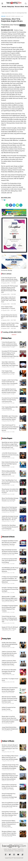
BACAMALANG (6, 198)
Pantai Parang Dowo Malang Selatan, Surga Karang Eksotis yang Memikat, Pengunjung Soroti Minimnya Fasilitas (10, 823)
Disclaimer (14, 849)
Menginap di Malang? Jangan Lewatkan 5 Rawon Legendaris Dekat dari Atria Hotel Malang (9, 833)
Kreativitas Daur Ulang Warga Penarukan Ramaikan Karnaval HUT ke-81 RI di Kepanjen (10, 527)
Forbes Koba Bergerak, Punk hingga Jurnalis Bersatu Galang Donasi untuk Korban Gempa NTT (10, 344)
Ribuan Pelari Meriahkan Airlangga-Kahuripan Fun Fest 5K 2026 (10, 499)
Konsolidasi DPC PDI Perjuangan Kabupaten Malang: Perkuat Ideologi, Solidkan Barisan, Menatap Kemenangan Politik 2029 (10, 353)
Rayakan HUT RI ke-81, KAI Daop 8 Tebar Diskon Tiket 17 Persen (10, 628)
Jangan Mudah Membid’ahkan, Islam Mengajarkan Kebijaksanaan (10, 728)
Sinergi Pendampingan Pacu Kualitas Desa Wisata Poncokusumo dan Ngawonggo (9, 795)
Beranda (4, 6)
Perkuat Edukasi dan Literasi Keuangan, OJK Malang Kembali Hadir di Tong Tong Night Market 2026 (9, 619)
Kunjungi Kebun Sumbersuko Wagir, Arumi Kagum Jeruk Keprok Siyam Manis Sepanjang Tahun (10, 813)
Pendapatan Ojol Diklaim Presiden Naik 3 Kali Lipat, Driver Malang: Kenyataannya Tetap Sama (10, 542)
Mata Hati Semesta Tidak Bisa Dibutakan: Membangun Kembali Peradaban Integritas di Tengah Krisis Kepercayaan (9, 699)
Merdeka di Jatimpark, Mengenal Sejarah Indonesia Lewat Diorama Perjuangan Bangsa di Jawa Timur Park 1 (10, 747)
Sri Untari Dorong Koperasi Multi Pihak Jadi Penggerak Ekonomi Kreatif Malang (9, 560)
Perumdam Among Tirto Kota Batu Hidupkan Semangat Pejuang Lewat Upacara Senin (10, 399)
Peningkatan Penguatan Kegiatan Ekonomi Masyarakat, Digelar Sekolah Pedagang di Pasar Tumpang (10, 608)
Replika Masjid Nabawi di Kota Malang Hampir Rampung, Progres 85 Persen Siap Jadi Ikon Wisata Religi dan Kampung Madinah (10, 776)
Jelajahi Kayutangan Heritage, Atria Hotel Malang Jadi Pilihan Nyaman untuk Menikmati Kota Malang (10, 766)
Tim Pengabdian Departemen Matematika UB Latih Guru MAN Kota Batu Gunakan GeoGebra (9, 390)
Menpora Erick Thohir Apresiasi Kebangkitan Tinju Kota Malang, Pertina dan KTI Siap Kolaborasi (9, 509)
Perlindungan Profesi (18, 850)
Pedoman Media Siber (9, 850)
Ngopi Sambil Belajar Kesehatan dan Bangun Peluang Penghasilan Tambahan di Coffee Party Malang (10, 551)
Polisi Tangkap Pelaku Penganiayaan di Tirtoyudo (8, 372)
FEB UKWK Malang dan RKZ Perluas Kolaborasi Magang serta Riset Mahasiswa (10, 569)
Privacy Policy (20, 849)
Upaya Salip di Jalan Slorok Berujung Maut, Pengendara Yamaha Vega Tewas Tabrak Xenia (10, 363)
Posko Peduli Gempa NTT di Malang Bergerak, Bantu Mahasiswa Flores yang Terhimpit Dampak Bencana (10, 427)
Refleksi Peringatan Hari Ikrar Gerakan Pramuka (9, 708)
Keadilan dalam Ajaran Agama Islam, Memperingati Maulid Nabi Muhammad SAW (9, 644)
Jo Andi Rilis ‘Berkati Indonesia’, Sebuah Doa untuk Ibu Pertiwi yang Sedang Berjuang (10, 454)
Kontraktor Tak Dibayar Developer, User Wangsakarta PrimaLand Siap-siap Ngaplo (10, 589)
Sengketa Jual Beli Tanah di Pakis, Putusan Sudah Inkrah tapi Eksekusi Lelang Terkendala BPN (10, 381)
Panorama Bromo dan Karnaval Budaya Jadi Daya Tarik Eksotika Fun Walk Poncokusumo (9, 786)
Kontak (5, 849)
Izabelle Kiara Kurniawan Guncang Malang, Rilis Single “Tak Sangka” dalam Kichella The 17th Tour (10, 518)
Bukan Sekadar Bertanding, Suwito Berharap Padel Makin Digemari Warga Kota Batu (10, 463)
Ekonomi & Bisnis (19, 6)
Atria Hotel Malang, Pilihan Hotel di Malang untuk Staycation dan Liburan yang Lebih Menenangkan (10, 757)
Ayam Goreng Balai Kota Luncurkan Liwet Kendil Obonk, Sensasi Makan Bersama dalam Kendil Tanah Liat (10, 804)
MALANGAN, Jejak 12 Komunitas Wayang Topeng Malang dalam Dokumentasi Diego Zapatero (10, 417)
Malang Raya (10, 6)
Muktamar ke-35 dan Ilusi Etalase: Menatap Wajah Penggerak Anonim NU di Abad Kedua (10, 689)
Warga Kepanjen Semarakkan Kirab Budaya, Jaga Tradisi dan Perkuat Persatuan (10, 490)
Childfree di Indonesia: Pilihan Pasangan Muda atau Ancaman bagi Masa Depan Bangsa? (9, 653)
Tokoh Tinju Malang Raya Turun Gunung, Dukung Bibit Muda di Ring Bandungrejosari (10, 481)
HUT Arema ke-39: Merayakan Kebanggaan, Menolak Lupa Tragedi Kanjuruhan (9, 671)
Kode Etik (9, 849)
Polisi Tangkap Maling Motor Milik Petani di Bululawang (10, 408)
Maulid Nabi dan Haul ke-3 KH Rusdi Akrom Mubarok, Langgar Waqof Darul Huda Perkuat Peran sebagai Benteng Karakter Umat (10, 445)
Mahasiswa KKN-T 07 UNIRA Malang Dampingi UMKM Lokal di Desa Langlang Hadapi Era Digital (9, 598)
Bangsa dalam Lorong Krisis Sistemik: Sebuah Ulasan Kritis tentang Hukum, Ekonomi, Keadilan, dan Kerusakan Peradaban (10, 719)
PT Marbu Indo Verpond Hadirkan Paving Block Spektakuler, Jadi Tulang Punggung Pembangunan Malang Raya (10, 579)
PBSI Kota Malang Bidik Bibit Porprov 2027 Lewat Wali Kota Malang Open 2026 (9, 472)
